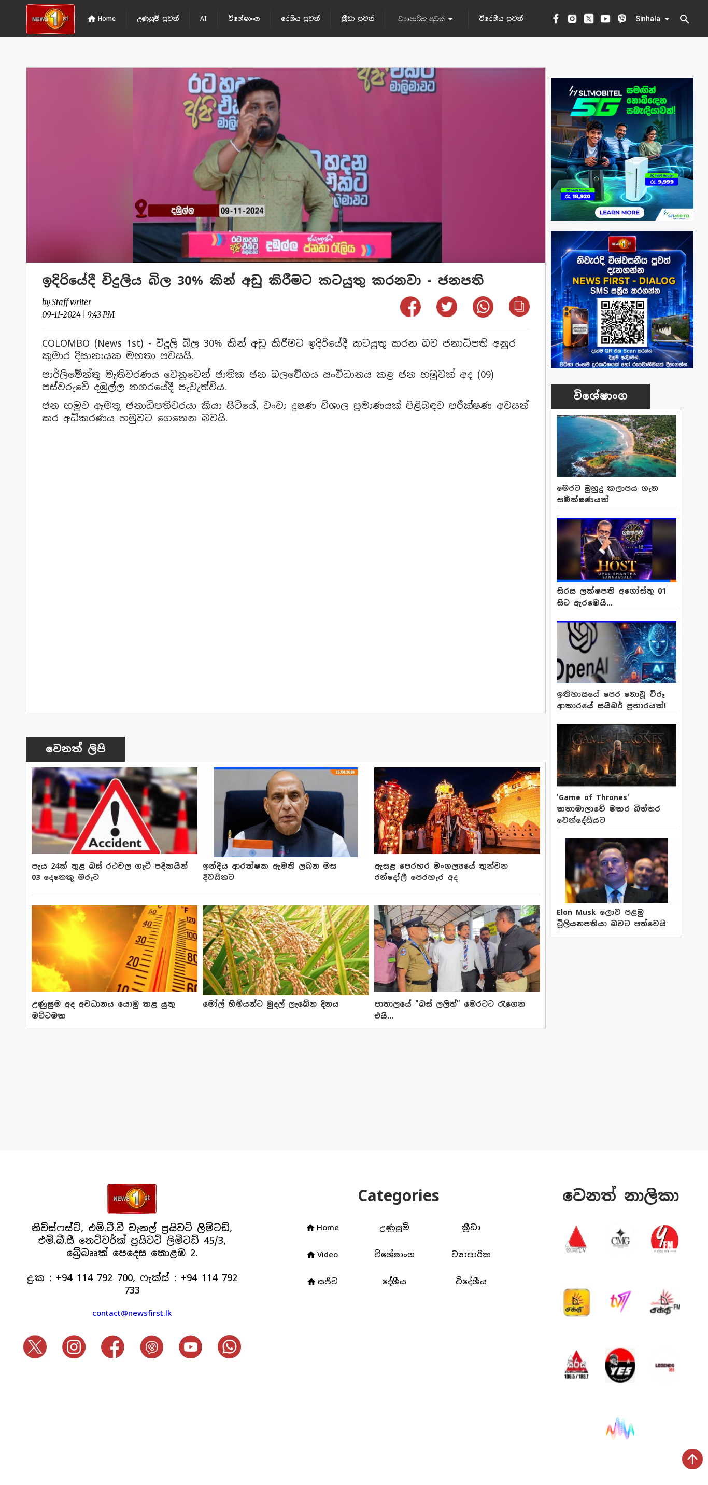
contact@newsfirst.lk (132, 1313)
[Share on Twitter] (446, 314)
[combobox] (426, 18)
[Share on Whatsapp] (483, 314)
